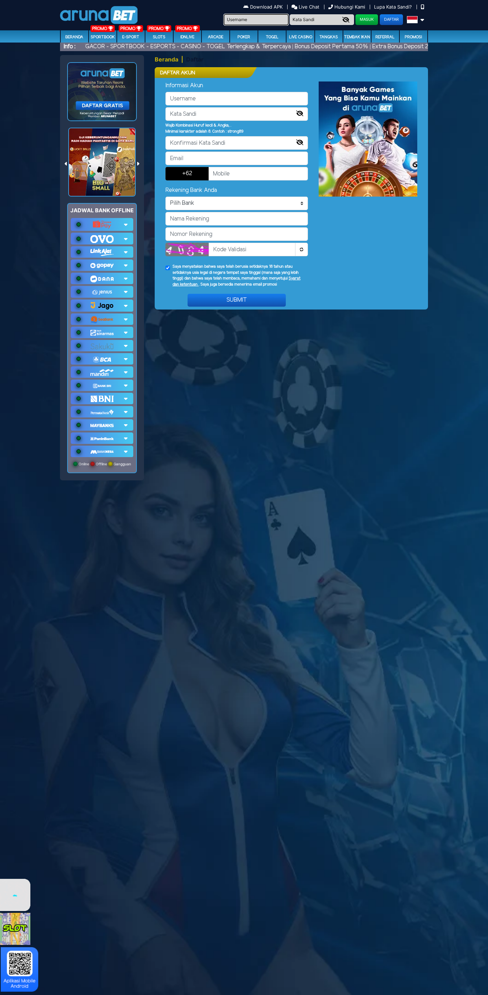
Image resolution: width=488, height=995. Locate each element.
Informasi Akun (184, 85)
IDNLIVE (187, 37)
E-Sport (130, 37)
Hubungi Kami (350, 7)
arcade (215, 37)
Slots (159, 37)
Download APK (266, 7)
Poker (244, 37)
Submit (236, 300)
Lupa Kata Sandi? (393, 7)
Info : (69, 46)
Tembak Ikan (357, 37)
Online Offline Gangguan (104, 464)
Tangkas (328, 37)
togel (272, 37)
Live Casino (300, 37)
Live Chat (308, 7)
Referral (385, 37)
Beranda (74, 37)
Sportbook (103, 37)
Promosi (413, 37)
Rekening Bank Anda (191, 190)
